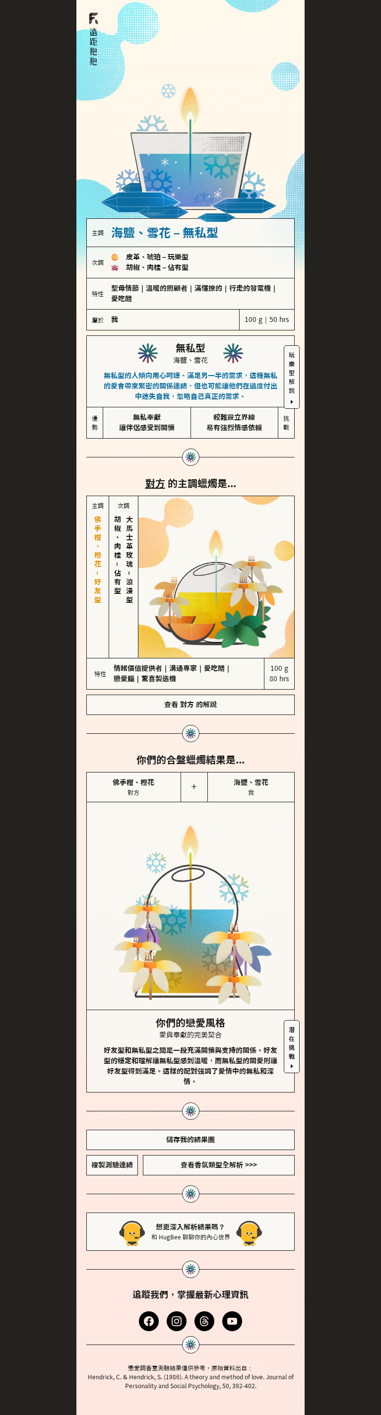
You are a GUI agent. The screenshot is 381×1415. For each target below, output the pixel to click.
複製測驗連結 (112, 1164)
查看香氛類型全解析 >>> (219, 1164)
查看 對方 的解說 (190, 704)
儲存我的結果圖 (190, 1139)
